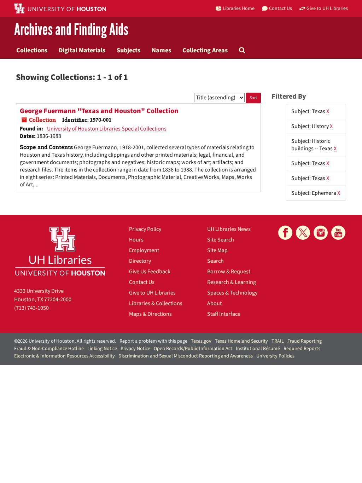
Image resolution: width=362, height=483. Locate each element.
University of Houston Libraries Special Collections (107, 129)
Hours (136, 240)
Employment (144, 250)
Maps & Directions (150, 314)
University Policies (275, 356)
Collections (31, 50)
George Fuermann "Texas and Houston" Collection (99, 111)
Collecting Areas (205, 50)
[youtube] (338, 233)
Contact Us (141, 282)
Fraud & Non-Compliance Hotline (49, 348)
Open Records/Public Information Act (193, 348)
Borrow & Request (228, 271)
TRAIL (278, 341)
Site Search (220, 240)
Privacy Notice (135, 348)
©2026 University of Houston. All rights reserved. (65, 341)
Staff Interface (223, 314)
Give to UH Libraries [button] (327, 8)
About (214, 303)
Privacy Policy (145, 229)
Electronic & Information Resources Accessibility (64, 356)
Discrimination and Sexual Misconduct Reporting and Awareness (185, 356)
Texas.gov (201, 341)
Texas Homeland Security (241, 341)
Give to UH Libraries (152, 293)
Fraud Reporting (304, 341)
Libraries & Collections (155, 303)
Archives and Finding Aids (71, 30)
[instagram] (321, 233)
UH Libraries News (229, 229)
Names (161, 50)
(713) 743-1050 (31, 308)
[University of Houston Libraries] (60, 251)
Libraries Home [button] (239, 8)
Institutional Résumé (258, 348)
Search (215, 261)
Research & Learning (231, 282)
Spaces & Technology (232, 293)
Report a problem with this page (153, 341)
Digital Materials (82, 50)
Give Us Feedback (149, 271)
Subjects (128, 50)
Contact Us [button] (280, 8)
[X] (303, 233)
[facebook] (285, 233)
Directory (140, 261)
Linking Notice (102, 348)
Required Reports (302, 348)
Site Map (217, 250)
